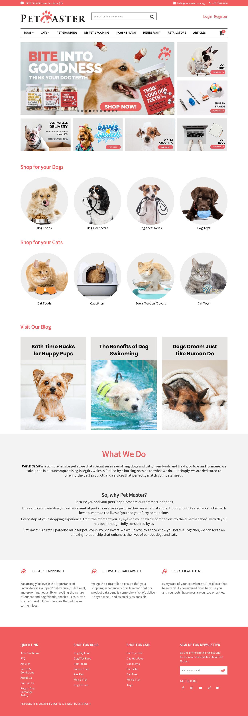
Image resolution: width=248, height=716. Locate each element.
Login (207, 16)
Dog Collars (81, 685)
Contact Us (27, 683)
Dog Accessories (150, 228)
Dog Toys (203, 228)
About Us (26, 677)
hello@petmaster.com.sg (191, 3)
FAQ (23, 658)
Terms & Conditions (27, 670)
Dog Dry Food (82, 653)
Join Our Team (30, 653)
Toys (130, 685)
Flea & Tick (80, 679)
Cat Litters (97, 303)
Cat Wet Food (135, 658)
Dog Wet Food (82, 658)
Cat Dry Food (135, 653)
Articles (25, 663)
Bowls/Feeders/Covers (150, 303)
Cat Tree (132, 674)
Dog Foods (44, 228)
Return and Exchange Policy (27, 692)
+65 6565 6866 (219, 3)
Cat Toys (204, 303)
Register (220, 16)
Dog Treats (81, 663)
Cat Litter (133, 669)
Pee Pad (79, 674)
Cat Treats (133, 663)
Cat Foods (44, 303)
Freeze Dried (81, 669)
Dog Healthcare (97, 228)
